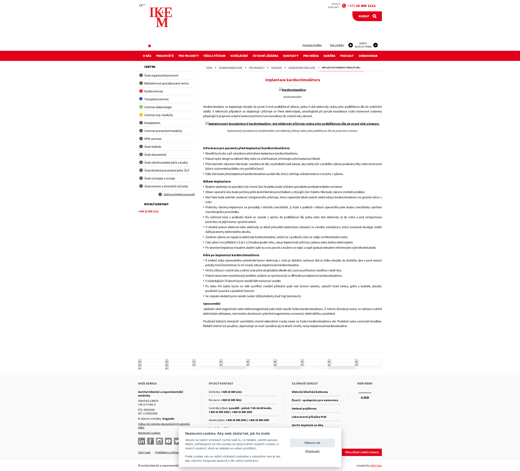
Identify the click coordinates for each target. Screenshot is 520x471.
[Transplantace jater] (260, 361)
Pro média (311, 56)
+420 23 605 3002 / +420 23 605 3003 (247, 420)
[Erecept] (151, 367)
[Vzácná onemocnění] (314, 364)
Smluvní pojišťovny (304, 408)
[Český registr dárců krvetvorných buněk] (233, 361)
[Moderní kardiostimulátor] (292, 90)
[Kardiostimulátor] (292, 91)
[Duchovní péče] (260, 364)
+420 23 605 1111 (231, 392)
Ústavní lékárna (265, 56)
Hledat (364, 16)
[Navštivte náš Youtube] (168, 441)
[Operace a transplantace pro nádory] (368, 361)
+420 (362, 5)
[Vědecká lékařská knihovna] (178, 364)
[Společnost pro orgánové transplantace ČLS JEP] (287, 361)
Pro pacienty (189, 56)
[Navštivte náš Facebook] (150, 441)
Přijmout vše (312, 442)
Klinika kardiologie (230, 67)
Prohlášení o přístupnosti (170, 452)
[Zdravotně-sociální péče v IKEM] (206, 364)
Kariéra (329, 56)
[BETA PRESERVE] (341, 364)
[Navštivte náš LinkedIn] (141, 441)
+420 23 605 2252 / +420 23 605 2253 (230, 412)
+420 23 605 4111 (231, 400)
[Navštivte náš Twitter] (177, 441)
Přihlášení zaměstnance (362, 452)
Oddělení (276, 67)
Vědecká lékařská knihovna (310, 392)
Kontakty (290, 56)
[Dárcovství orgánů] (178, 361)
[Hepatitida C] (287, 364)
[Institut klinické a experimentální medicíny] (160, 17)
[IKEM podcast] (178, 367)
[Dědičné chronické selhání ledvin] (314, 361)
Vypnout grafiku (312, 45)
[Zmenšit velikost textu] (375, 45)
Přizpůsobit (312, 451)
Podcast (347, 56)
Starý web (144, 452)
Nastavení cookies (149, 433)
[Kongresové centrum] (233, 364)
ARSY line (376, 465)
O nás (147, 56)
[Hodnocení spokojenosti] (368, 364)
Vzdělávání (239, 56)
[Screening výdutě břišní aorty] (341, 361)
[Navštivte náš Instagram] (159, 441)
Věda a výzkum (214, 56)
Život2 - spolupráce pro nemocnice (315, 400)
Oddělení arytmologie (301, 67)
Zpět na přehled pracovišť (179, 194)
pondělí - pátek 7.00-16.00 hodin (250, 408)
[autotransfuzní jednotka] (151, 364)
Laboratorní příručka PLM (309, 417)
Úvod (209, 67)
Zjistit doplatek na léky (307, 425)
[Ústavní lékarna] (151, 361)
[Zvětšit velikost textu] (350, 45)
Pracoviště (165, 56)
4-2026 (365, 397)
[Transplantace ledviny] (206, 361)
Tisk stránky (337, 45)
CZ (141, 5)
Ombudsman (368, 56)
